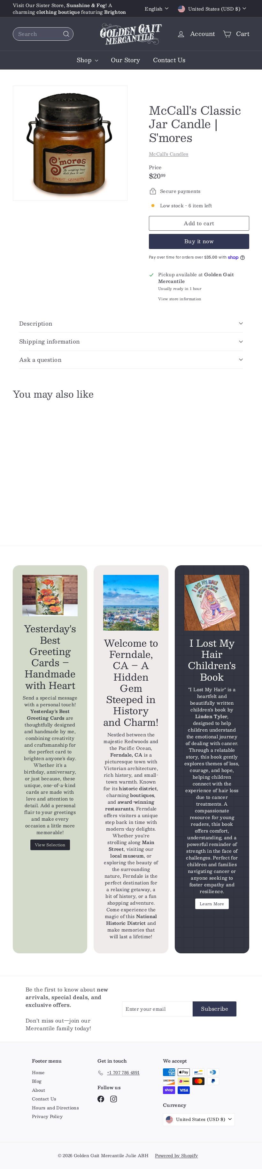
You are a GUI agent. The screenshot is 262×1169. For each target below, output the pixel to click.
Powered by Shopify (176, 1155)
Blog (37, 1081)
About (38, 1090)
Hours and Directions (55, 1107)
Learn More (212, 903)
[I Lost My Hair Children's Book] (212, 603)
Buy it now (199, 241)
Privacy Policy (47, 1116)
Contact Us (169, 60)
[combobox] (43, 34)
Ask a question (40, 359)
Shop (85, 60)
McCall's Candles (169, 154)
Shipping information (49, 341)
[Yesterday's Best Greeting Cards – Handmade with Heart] (50, 595)
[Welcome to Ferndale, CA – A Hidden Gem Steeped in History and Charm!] (130, 602)
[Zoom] (70, 143)
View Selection (50, 845)
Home (38, 1072)
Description (35, 323)
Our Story (125, 60)
